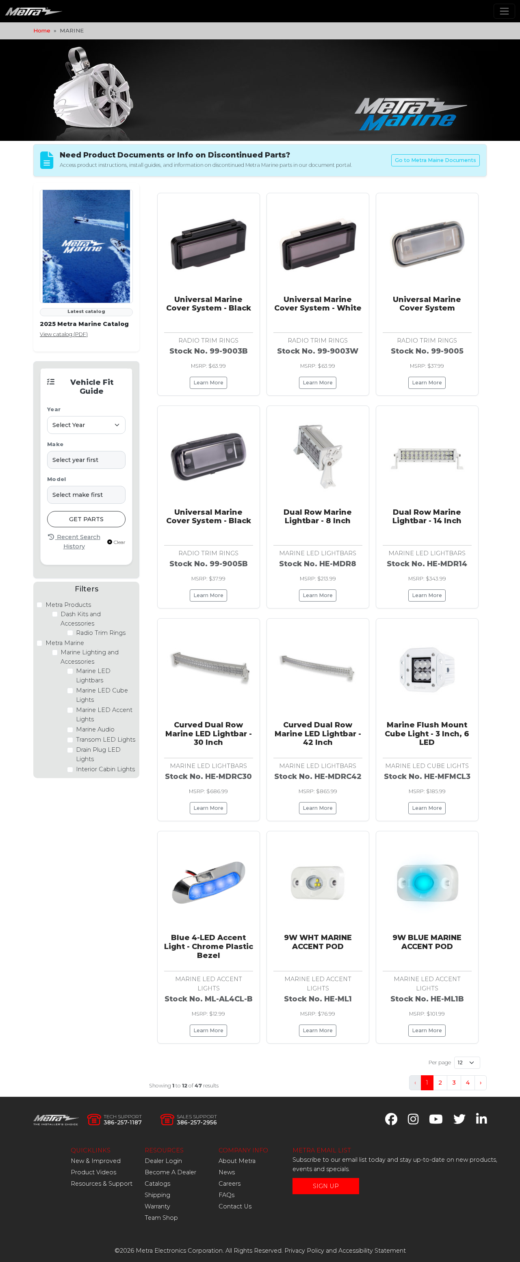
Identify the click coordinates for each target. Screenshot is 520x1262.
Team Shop (161, 1217)
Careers (229, 1183)
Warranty (157, 1206)
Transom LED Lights (105, 740)
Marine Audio (95, 729)
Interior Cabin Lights (105, 769)
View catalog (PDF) (64, 334)
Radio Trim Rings (101, 632)
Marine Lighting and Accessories (90, 657)
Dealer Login (163, 1161)
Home (41, 30)
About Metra (237, 1161)
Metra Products (68, 604)
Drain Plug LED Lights (98, 754)
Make (55, 444)
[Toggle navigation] (504, 11)
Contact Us (235, 1206)
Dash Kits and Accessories (81, 619)
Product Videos (93, 1172)
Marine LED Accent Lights (104, 715)
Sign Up (326, 1186)
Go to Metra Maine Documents (435, 160)
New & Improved (96, 1161)
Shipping (157, 1195)
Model (56, 479)
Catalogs (157, 1183)
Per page (440, 1062)
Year (54, 409)
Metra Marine (65, 643)
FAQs (226, 1195)
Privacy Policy (304, 1250)
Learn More (208, 383)
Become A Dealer (170, 1172)
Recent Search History (77, 541)
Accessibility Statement (372, 1250)
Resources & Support (101, 1183)
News (227, 1172)
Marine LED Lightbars (93, 675)
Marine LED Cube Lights (102, 695)
